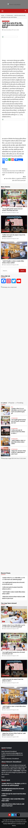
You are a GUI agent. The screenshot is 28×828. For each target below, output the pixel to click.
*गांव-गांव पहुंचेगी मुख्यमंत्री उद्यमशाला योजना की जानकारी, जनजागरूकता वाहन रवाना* (18, 421)
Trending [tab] (19, 403)
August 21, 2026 (16, 212)
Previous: (13, 171)
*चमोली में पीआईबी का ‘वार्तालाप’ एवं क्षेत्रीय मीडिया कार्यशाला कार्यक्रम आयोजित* (18, 442)
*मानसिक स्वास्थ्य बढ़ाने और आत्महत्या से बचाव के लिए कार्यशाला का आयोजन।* (18, 432)
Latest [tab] (4, 403)
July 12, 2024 (16, 29)
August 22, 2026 (16, 628)
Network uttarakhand (7, 29)
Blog (3, 621)
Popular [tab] (11, 403)
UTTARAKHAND (6, 21)
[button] (2, 11)
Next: (15, 178)
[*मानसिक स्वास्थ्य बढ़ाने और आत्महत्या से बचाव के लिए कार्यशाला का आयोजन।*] (14, 224)
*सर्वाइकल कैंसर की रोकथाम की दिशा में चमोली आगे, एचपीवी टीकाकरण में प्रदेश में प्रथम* (18, 452)
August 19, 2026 (16, 736)
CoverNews (19, 823)
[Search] (25, 10)
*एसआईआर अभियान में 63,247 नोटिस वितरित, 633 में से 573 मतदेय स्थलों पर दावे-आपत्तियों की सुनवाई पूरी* (13, 578)
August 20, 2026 (16, 238)
